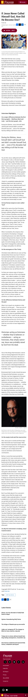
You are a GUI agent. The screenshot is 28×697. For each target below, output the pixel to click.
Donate (23, 2)
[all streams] (26, 695)
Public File (5, 668)
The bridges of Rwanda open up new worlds (13, 624)
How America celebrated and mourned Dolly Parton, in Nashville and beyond (13, 643)
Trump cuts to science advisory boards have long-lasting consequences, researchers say (13, 636)
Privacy (4, 674)
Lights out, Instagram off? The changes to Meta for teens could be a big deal (12, 630)
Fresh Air (6, 591)
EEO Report (5, 671)
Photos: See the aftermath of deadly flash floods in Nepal (12, 613)
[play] (2, 695)
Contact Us (5, 681)
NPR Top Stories (10, 595)
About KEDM (6, 678)
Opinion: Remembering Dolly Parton (11, 619)
